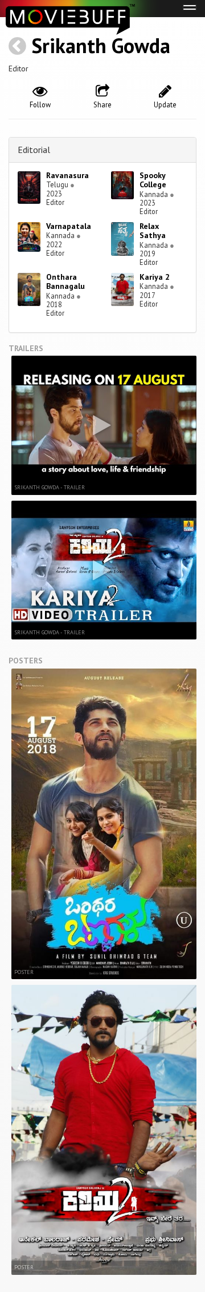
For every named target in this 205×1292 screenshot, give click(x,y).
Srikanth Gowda (100, 45)
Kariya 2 (155, 277)
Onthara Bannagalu (65, 282)
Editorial (34, 149)
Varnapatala (68, 226)
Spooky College (153, 180)
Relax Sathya (153, 231)
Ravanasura (67, 175)
